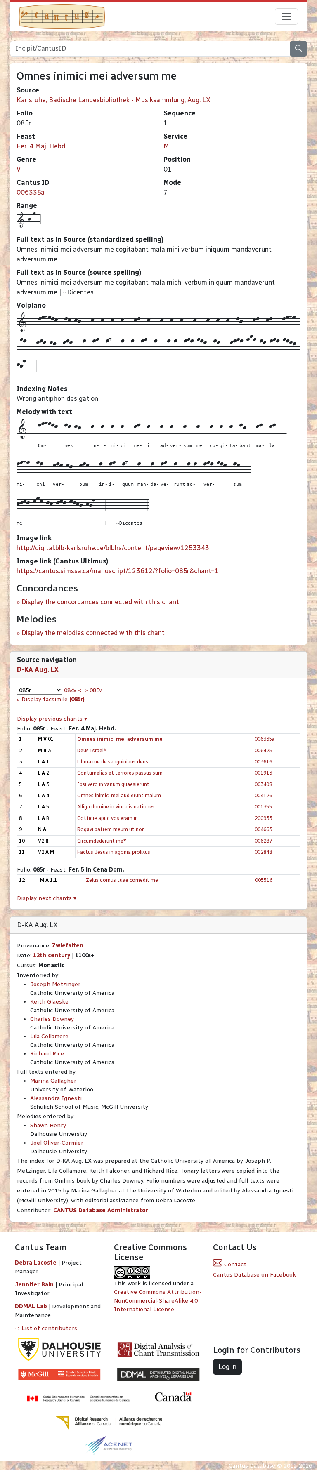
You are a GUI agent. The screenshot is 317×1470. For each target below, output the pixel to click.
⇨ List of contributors (46, 1328)
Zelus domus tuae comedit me (122, 880)
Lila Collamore (49, 1036)
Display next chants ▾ (46, 898)
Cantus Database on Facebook (254, 1274)
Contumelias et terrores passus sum (120, 773)
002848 (263, 852)
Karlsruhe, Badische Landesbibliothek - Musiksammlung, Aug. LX (114, 100)
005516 (263, 880)
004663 (263, 829)
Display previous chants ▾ (52, 718)
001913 (263, 773)
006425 (263, 750)
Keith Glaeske (49, 1001)
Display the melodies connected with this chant (93, 633)
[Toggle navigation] (286, 16)
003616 (263, 762)
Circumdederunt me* (101, 841)
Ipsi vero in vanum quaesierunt (113, 784)
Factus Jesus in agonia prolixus (113, 852)
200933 (263, 818)
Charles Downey (52, 1018)
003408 (263, 784)
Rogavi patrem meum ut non (111, 829)
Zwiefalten (67, 945)
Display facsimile (53, 699)
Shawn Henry (48, 1125)
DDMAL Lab (31, 1306)
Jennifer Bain (35, 1284)
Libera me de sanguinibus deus (112, 762)
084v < (72, 690)
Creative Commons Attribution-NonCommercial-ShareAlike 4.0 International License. (157, 1301)
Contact (234, 1264)
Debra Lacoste (36, 1262)
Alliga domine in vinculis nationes (116, 806)
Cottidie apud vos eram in (107, 818)
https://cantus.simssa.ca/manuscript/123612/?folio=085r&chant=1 (118, 571)
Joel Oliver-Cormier (56, 1142)
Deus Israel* (91, 750)
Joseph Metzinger (55, 984)
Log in (227, 1367)
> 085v (93, 690)
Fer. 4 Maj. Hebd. (41, 146)
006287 (263, 841)
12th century (51, 955)
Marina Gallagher (53, 1080)
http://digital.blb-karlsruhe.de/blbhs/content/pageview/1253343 (113, 548)
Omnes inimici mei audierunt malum (119, 795)
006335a (31, 192)
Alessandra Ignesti (56, 1098)
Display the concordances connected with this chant (100, 602)
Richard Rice (47, 1053)
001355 (263, 806)
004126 (263, 795)
